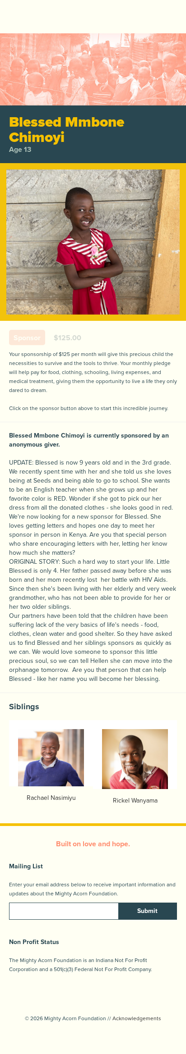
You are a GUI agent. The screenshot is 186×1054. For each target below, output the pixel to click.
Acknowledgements (136, 1018)
